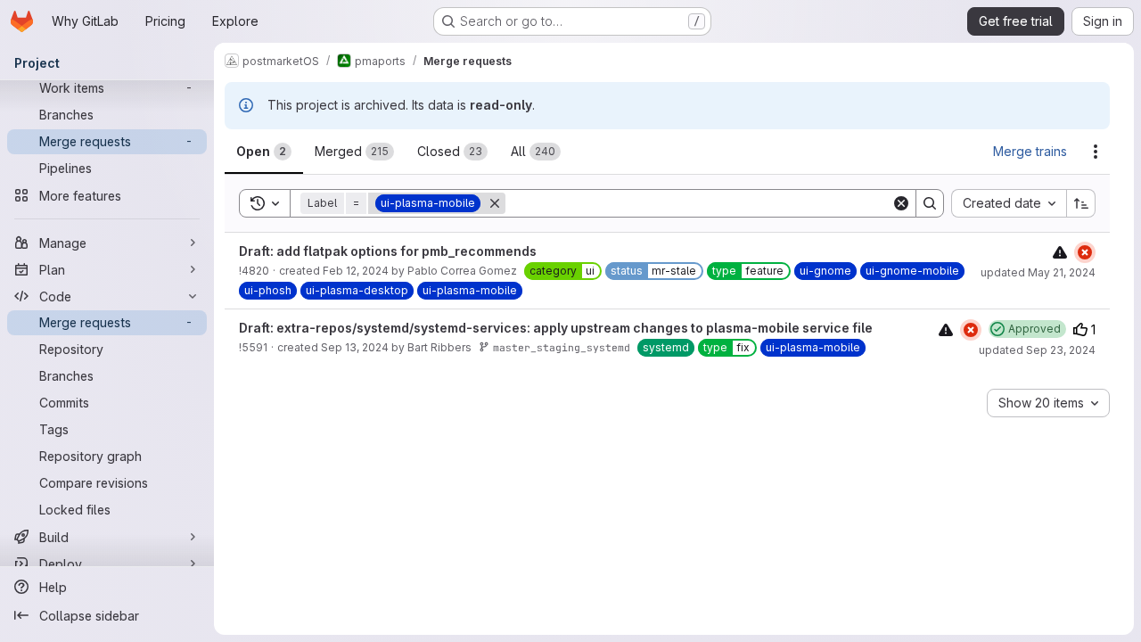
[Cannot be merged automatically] (1060, 251)
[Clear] (901, 203)
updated (1038, 272)
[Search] (929, 203)
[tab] (264, 151)
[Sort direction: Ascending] (1081, 203)
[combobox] (1008, 203)
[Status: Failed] (1085, 252)
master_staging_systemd (561, 347)
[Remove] (494, 203)
